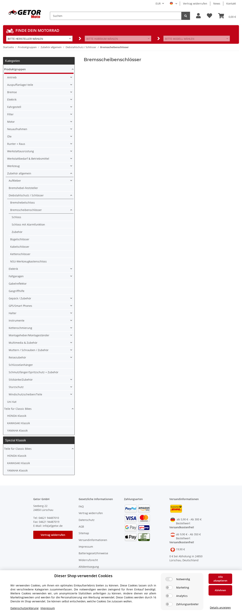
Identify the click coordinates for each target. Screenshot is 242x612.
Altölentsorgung (89, 566)
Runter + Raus (16, 144)
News (216, 3)
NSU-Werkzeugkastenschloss (28, 261)
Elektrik (11, 99)
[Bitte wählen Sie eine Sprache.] (173, 3)
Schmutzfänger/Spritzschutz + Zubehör (33, 372)
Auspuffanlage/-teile (20, 85)
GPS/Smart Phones (20, 306)
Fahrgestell (14, 107)
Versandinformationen (93, 540)
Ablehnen (220, 590)
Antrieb (12, 77)
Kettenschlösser (20, 254)
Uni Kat (11, 402)
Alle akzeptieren (220, 578)
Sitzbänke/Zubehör (21, 379)
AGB (81, 526)
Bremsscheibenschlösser (26, 210)
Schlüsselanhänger (21, 365)
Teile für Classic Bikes (18, 409)
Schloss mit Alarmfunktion (28, 224)
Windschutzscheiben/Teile (25, 394)
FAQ (81, 506)
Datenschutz (87, 520)
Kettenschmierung (20, 328)
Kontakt (231, 3)
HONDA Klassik (16, 416)
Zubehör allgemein (19, 173)
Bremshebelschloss (22, 202)
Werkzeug (13, 166)
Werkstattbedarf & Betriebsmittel (28, 158)
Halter (12, 313)
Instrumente (16, 320)
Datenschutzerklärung (24, 608)
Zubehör (17, 232)
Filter (10, 114)
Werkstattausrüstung (20, 151)
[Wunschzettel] (209, 16)
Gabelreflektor (18, 283)
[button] (198, 16)
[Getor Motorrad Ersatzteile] (24, 13)
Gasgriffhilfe (16, 291)
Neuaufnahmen (17, 129)
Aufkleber (15, 180)
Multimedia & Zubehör (23, 342)
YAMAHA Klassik (17, 430)
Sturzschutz (16, 387)
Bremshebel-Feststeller (23, 188)
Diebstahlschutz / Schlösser (26, 195)
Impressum (86, 546)
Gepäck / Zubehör (20, 298)
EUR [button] (158, 3)
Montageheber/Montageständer (29, 335)
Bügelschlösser (19, 239)
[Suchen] (185, 16)
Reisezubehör (17, 357)
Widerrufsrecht (88, 560)
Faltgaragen (16, 276)
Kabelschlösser (19, 246)
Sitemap (84, 533)
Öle (9, 136)
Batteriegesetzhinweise (93, 553)
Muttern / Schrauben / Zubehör (29, 350)
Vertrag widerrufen (195, 3)
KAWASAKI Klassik (18, 423)
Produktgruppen (15, 69)
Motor (11, 121)
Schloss (16, 217)
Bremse (12, 92)
